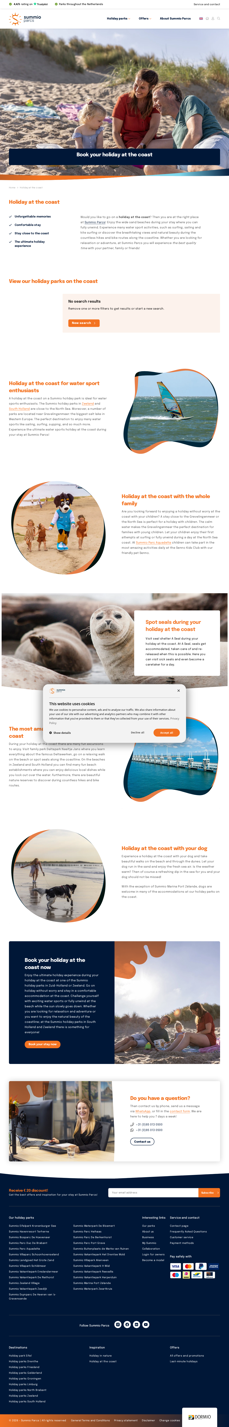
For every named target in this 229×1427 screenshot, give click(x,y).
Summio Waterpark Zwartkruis (92, 1289)
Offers (143, 18)
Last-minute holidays (184, 1361)
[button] (60, 733)
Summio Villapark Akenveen (91, 1260)
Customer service (181, 1237)
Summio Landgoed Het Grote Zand (31, 1260)
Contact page (179, 1226)
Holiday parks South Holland (27, 1401)
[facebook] (127, 1324)
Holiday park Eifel (20, 1356)
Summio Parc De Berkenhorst (92, 1237)
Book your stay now (43, 1044)
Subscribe (207, 1192)
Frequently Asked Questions (188, 1231)
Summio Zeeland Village (24, 1283)
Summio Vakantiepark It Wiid (91, 1266)
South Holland (19, 408)
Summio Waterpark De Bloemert (94, 1226)
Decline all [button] (137, 732)
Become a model (153, 1260)
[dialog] (114, 713)
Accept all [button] (166, 732)
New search (81, 323)
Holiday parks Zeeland (23, 1396)
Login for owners (153, 1254)
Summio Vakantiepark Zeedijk (28, 1289)
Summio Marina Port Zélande (92, 1283)
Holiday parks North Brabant (28, 1390)
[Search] (218, 18)
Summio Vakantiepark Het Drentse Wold (99, 1254)
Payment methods (182, 1243)
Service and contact (207, 4)
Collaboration (151, 1249)
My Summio (149, 1243)
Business (148, 1237)
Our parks (148, 1226)
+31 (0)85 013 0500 (149, 1124)
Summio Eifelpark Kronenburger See (32, 1226)
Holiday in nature (100, 1356)
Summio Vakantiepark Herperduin (95, 1277)
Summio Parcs (95, 222)
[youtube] (145, 1324)
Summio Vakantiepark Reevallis (93, 1272)
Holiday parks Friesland (24, 1367)
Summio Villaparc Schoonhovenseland (34, 1254)
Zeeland (88, 403)
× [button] (178, 690)
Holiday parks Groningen (25, 1378)
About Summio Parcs (175, 18)
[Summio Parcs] (41, 18)
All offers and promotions (187, 1356)
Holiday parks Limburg (23, 1384)
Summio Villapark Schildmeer (27, 1266)
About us (148, 1231)
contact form (180, 1111)
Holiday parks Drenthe (23, 1361)
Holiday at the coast (102, 1361)
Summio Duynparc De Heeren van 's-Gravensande (32, 1296)
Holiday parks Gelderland (25, 1373)
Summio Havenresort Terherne (29, 1231)
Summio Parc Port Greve (89, 1243)
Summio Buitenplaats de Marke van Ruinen (101, 1249)
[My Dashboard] (212, 18)
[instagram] (117, 1324)
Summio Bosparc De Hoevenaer (29, 1237)
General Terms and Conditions (90, 1420)
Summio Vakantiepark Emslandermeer (33, 1272)
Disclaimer (148, 1420)
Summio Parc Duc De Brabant (28, 1243)
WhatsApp (142, 1111)
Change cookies (169, 1420)
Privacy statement (126, 1420)
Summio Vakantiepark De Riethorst (31, 1277)
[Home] (207, 18)
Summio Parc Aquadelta (153, 542)
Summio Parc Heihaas (87, 1231)
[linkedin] (136, 1324)
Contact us (142, 1141)
